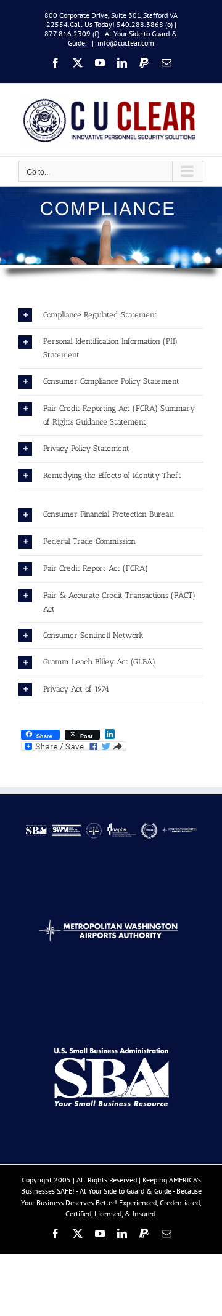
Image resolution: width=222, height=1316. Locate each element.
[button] (111, 315)
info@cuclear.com (125, 42)
